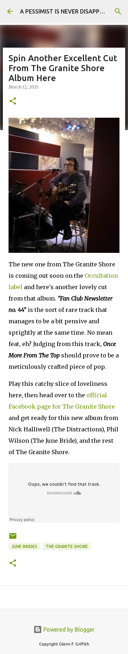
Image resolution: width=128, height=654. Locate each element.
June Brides (24, 546)
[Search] (118, 11)
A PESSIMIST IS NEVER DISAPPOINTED (70, 11)
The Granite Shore (67, 546)
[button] (13, 101)
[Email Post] (13, 538)
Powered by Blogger (68, 629)
